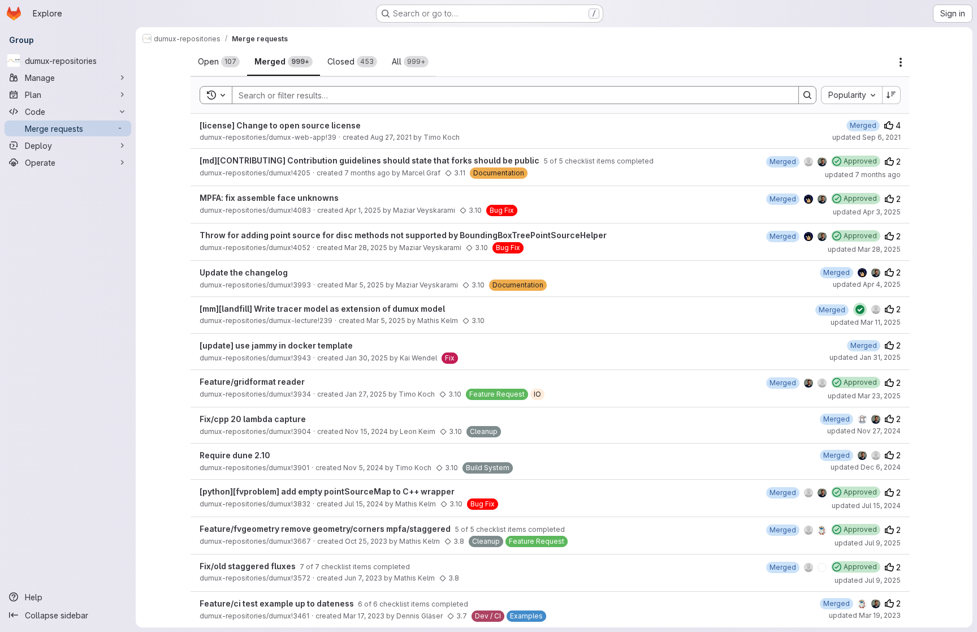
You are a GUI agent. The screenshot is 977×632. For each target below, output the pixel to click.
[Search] (807, 95)
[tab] (219, 62)
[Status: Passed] (860, 309)
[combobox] (851, 95)
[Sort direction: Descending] (892, 95)
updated (866, 137)
